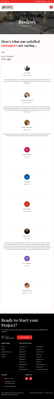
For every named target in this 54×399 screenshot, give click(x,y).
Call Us (7, 336)
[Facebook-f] (52, 1)
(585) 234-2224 (9, 338)
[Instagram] (49, 1)
